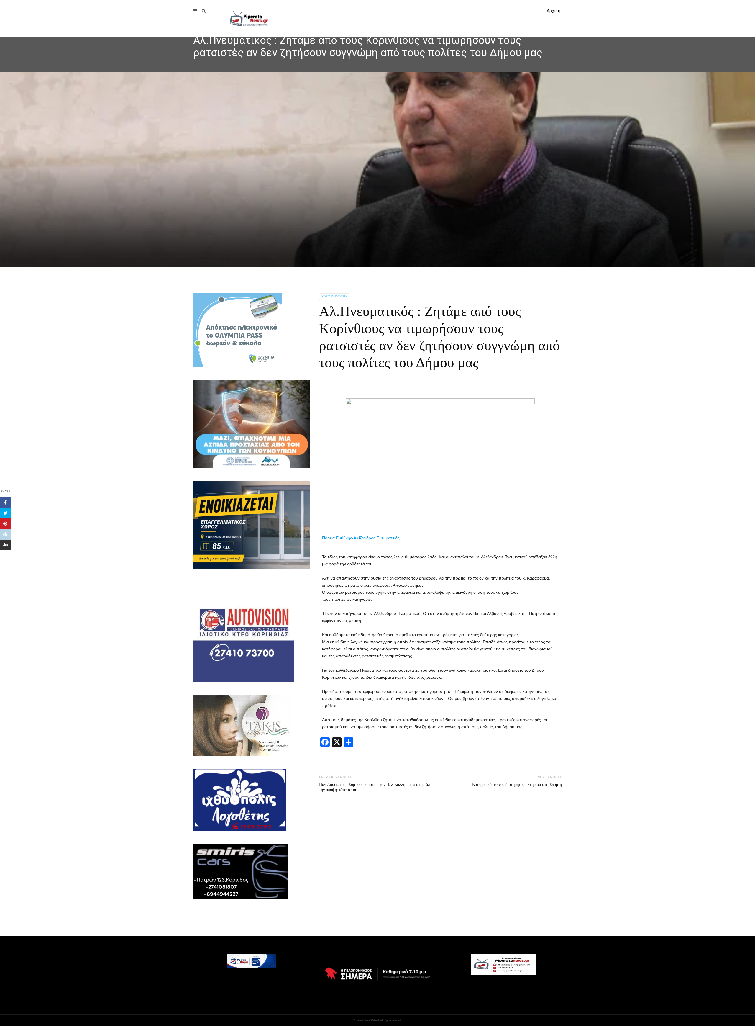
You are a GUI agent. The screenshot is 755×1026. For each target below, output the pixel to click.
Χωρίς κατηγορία (334, 296)
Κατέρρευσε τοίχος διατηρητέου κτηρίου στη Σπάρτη (517, 784)
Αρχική (553, 10)
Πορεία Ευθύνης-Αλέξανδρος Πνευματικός (361, 538)
